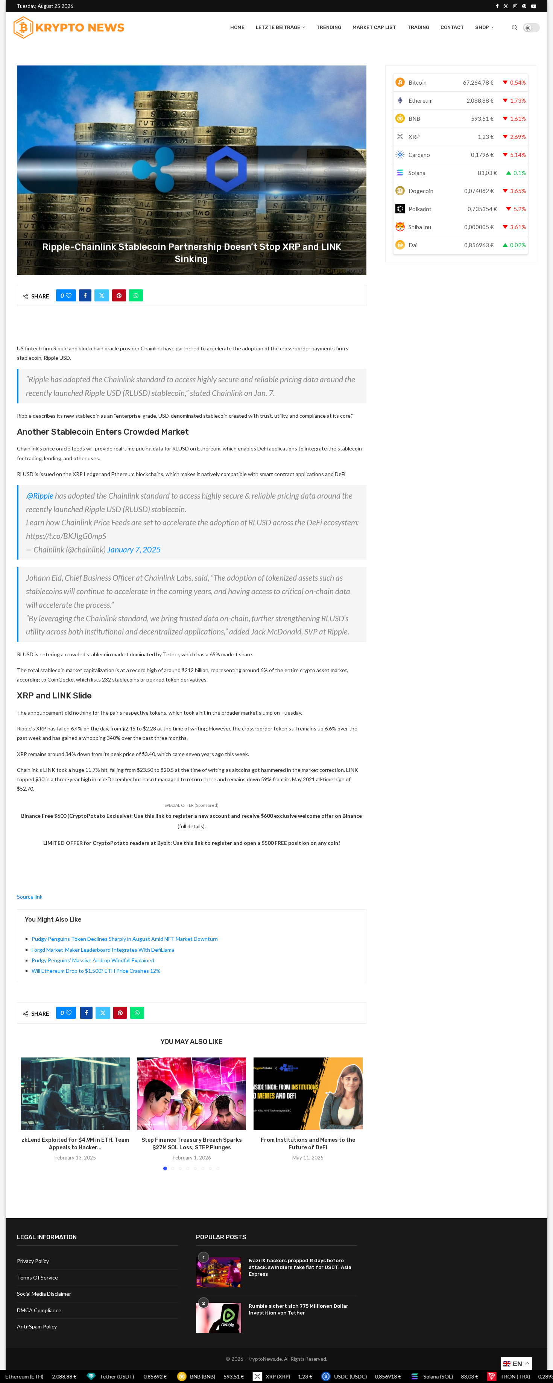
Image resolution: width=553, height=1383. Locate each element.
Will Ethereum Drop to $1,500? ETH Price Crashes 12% (96, 971)
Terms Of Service (37, 1277)
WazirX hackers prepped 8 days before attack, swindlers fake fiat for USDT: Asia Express (300, 1267)
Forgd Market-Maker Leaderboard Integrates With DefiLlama (103, 949)
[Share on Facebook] (85, 295)
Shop (482, 27)
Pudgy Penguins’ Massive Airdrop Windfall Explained (93, 960)
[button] (30, 1113)
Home (237, 27)
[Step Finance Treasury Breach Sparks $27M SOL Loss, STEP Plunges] (191, 1093)
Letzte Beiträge (278, 27)
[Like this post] (68, 295)
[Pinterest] (524, 6)
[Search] (514, 27)
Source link (30, 896)
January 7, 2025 (134, 549)
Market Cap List (374, 27)
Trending (328, 27)
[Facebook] (497, 6)
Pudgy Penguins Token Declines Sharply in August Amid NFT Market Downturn (125, 939)
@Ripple (40, 495)
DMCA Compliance (39, 1310)
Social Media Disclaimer (44, 1293)
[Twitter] (505, 6)
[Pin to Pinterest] (119, 295)
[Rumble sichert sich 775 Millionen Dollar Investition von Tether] (218, 1318)
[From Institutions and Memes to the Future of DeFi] (308, 1093)
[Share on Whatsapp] (136, 295)
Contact (452, 27)
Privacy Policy (33, 1261)
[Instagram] (515, 6)
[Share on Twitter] (101, 295)
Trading (418, 27)
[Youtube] (533, 6)
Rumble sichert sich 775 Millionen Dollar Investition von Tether (298, 1309)
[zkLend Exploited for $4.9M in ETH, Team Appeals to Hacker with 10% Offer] (75, 1093)
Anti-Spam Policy (37, 1326)
